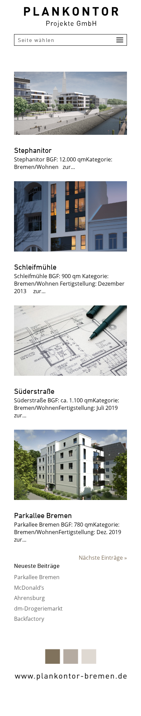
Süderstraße (34, 391)
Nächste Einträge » (103, 557)
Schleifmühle (35, 267)
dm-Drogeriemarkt (38, 608)
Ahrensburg (29, 598)
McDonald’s (29, 587)
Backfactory (29, 618)
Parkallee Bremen (43, 515)
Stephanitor (33, 150)
